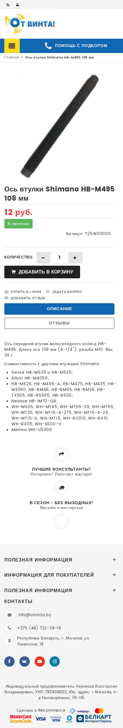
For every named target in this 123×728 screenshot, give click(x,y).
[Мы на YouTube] (40, 661)
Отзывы (59, 323)
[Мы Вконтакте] (24, 661)
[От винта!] (30, 24)
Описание (59, 309)
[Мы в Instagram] (54, 661)
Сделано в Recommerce (41, 711)
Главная (11, 57)
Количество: (19, 258)
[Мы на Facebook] (9, 661)
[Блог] (8, 5)
